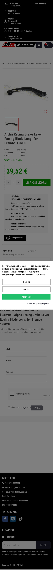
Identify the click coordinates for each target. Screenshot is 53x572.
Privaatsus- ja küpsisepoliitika (39, 303)
